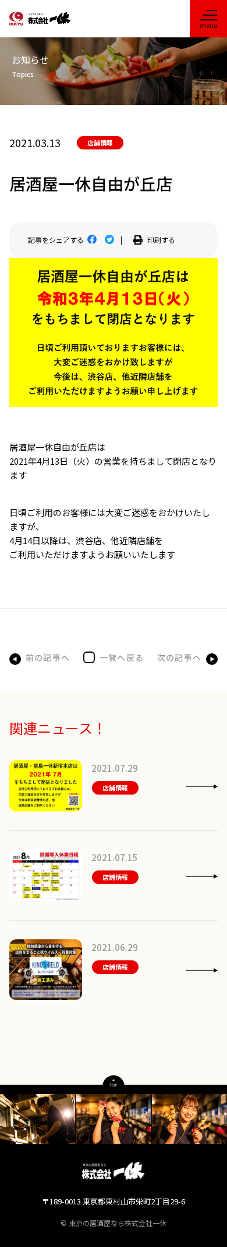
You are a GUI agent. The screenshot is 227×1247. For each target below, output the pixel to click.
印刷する (161, 240)
